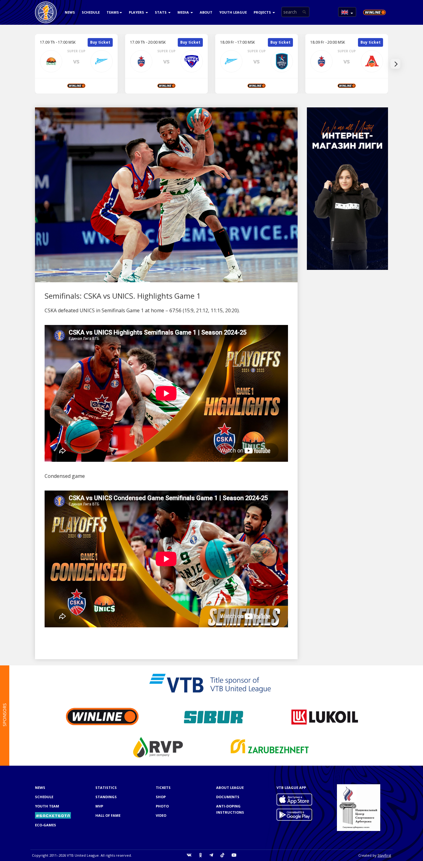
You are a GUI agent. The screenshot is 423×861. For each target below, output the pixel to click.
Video (161, 815)
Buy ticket (100, 42)
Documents (227, 796)
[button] (347, 11)
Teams (113, 12)
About (206, 12)
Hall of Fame (107, 815)
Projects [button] (263, 12)
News (70, 12)
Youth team (47, 806)
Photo (162, 806)
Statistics (106, 787)
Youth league (233, 12)
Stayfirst (384, 855)
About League (230, 787)
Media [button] (183, 12)
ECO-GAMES (45, 825)
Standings (106, 796)
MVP (99, 806)
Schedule (91, 12)
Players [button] (137, 12)
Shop (161, 796)
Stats (161, 12)
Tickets (163, 787)
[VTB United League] (45, 7)
